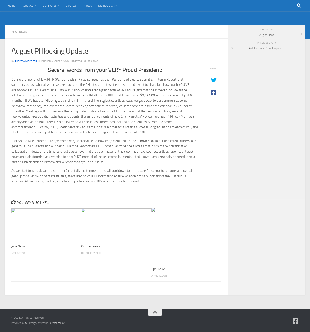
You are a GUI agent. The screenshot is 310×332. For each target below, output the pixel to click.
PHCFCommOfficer (26, 61)
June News (18, 246)
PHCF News (19, 31)
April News (158, 269)
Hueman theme (57, 323)
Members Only (107, 5)
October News (90, 246)
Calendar (71, 5)
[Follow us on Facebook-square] (295, 321)
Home (11, 5)
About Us (27, 5)
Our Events (50, 5)
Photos (87, 5)
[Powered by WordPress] (26, 323)
